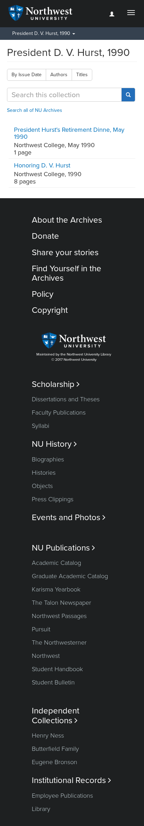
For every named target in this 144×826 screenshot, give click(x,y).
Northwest (46, 656)
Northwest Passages (59, 616)
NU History (54, 444)
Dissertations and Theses (66, 399)
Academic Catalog (56, 563)
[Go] (128, 95)
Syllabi (40, 426)
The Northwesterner (59, 642)
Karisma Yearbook (56, 589)
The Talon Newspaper (61, 602)
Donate (45, 236)
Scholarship (56, 384)
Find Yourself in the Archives (66, 273)
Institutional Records (71, 780)
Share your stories (65, 252)
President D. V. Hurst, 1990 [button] (42, 33)
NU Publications (63, 548)
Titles (82, 75)
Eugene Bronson (54, 762)
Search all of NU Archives (34, 110)
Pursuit (41, 629)
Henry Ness (48, 735)
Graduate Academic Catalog (70, 576)
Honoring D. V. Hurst (42, 165)
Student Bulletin (53, 682)
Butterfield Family (55, 749)
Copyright (50, 310)
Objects (42, 486)
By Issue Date (27, 75)
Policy (42, 294)
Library (41, 809)
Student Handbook (57, 669)
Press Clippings (52, 499)
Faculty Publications (59, 412)
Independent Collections (55, 715)
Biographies (48, 459)
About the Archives (67, 220)
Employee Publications (62, 795)
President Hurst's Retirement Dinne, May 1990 (69, 133)
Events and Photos (69, 517)
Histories (44, 472)
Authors (58, 75)
